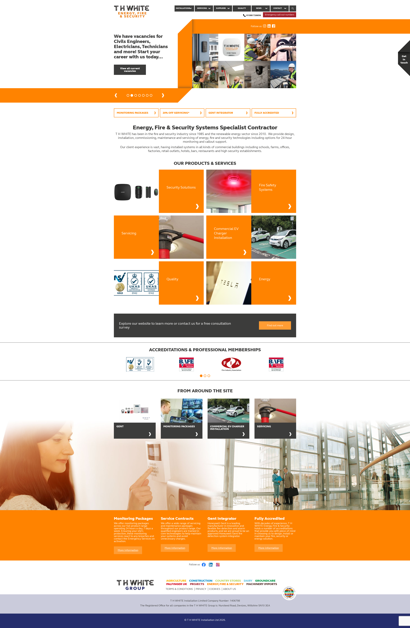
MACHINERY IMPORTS (261, 584)
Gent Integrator (221, 112)
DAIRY (248, 580)
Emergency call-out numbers (279, 14)
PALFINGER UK (176, 584)
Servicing (202, 8)
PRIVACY (201, 588)
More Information (128, 550)
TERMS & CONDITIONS (179, 588)
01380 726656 (253, 15)
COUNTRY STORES (228, 580)
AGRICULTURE (176, 580)
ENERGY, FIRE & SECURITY (225, 584)
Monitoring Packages (132, 112)
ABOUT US (229, 588)
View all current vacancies (130, 69)
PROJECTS (197, 584)
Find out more (275, 325)
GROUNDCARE (265, 580)
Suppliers (221, 8)
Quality (242, 8)
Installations (183, 8)
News (259, 8)
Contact (277, 8)
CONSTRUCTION (200, 580)
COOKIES (215, 588)
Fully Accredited (266, 112)
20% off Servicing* (176, 112)
